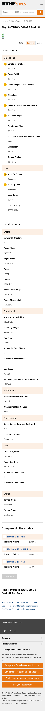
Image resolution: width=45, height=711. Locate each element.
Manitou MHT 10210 (16, 537)
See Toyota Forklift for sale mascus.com (19, 609)
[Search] (40, 12)
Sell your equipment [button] (22, 684)
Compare (9, 576)
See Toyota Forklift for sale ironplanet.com (20, 606)
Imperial (30, 43)
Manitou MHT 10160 (16, 562)
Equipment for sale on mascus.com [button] (22, 678)
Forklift (11, 21)
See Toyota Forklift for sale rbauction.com (19, 602)
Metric (39, 43)
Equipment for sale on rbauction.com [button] (22, 665)
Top (40, 707)
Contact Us (17, 622)
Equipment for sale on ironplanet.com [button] (23, 671)
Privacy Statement (29, 695)
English (14, 631)
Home (4, 21)
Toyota (18, 21)
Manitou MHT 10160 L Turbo (19, 549)
